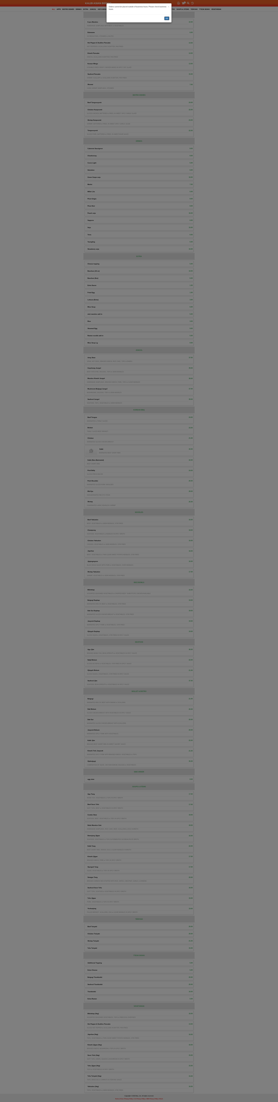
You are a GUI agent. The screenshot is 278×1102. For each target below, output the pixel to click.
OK (167, 18)
